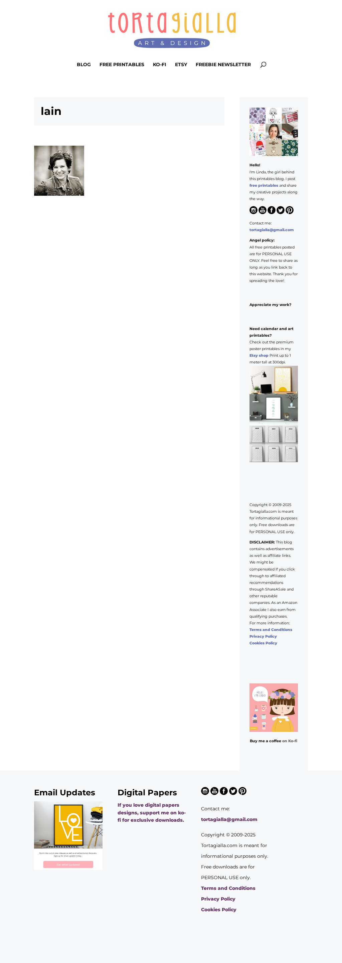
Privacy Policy (263, 636)
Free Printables (122, 64)
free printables (263, 185)
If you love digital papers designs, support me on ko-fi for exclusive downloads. (152, 812)
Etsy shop (259, 355)
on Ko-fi (289, 741)
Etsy (181, 64)
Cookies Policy (263, 643)
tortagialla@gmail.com (271, 229)
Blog (84, 64)
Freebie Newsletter (223, 64)
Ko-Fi (159, 64)
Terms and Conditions (270, 629)
